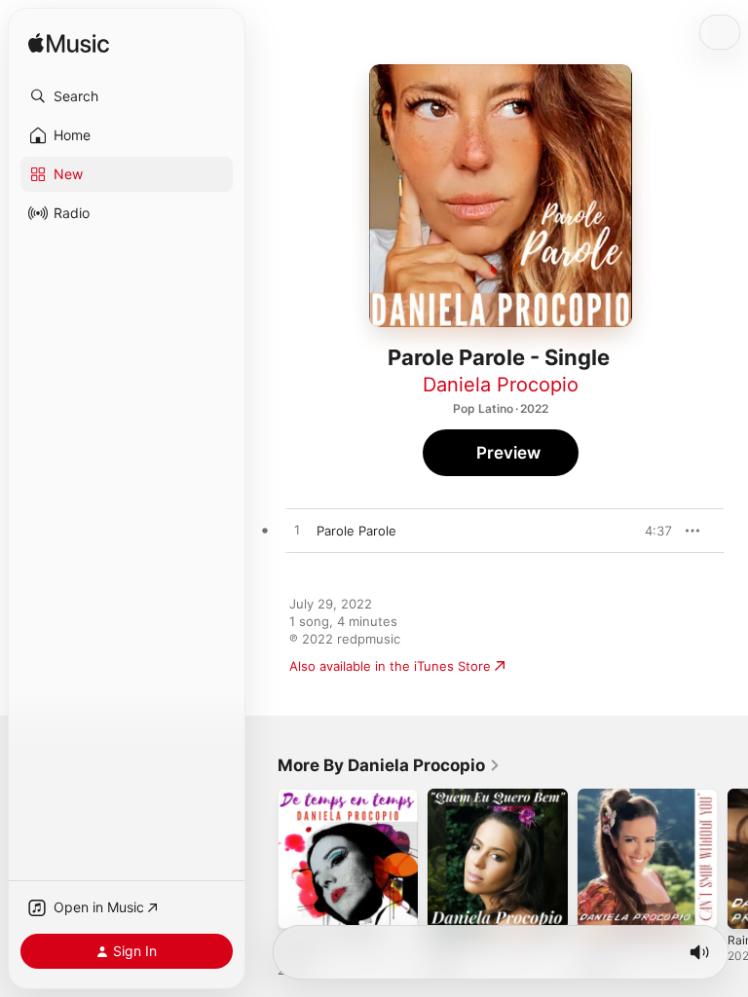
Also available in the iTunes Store (390, 666)
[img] (68, 44)
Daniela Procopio (501, 384)
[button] (126, 96)
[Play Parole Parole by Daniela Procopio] (297, 530)
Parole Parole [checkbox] (356, 530)
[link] (389, 765)
